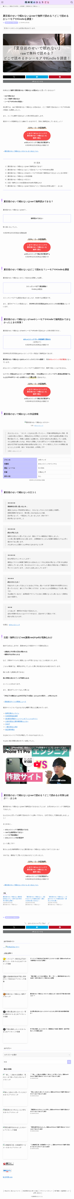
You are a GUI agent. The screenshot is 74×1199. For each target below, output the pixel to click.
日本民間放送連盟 (11, 716)
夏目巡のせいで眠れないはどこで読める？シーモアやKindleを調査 (31, 170)
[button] (14, 76)
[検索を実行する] (69, 1062)
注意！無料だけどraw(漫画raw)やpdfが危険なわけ (25, 183)
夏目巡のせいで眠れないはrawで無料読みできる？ (25, 166)
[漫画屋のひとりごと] (36, 2)
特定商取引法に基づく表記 (30, 1191)
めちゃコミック (38, 425)
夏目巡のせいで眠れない (11, 22)
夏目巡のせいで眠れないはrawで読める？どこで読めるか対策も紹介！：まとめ (35, 186)
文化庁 (7, 724)
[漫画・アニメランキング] (8, 1165)
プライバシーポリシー (46, 1191)
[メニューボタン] (2, 2)
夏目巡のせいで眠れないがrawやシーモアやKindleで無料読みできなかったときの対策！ (38, 173)
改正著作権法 (10, 729)
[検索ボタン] (71, 2)
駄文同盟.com (7, 1177)
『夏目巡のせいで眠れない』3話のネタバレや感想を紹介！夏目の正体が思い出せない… (35, 898)
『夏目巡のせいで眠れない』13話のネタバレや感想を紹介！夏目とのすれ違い (57, 898)
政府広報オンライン (12, 713)
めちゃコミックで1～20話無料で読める (37, 339)
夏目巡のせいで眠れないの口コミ (19, 179)
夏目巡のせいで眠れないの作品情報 (20, 176)
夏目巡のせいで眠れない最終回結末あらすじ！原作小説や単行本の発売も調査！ (12, 898)
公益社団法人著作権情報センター (16, 721)
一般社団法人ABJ (11, 727)
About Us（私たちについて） (13, 1191)
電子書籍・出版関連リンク (61, 1191)
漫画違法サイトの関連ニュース (15, 701)
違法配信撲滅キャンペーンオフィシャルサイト (21, 719)
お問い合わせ (37, 1193)
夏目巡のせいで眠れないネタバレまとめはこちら (21, 151)
